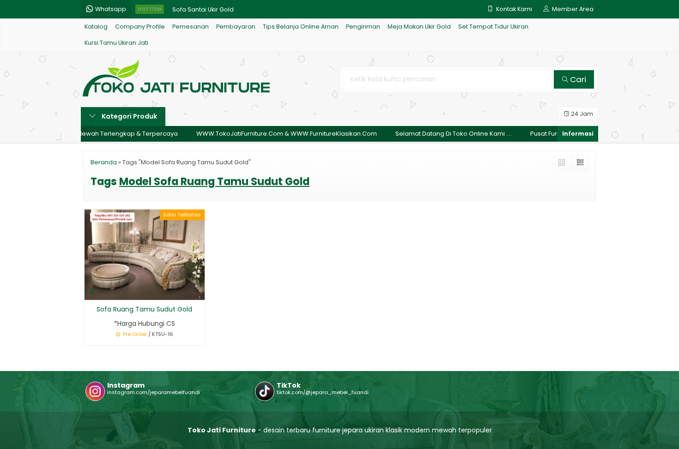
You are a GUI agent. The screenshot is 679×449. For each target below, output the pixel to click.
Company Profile (140, 26)
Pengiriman (363, 26)
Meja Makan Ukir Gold (419, 26)
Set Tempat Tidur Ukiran (493, 26)
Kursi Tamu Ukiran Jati (116, 43)
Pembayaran (235, 26)
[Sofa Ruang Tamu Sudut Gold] (145, 254)
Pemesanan (190, 26)
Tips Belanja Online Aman (301, 26)
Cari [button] (577, 79)
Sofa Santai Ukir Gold (203, 9)
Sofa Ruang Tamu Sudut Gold (144, 309)
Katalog (96, 26)
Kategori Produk (128, 116)
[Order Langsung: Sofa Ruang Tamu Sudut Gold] (91, 291)
